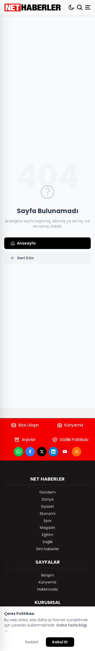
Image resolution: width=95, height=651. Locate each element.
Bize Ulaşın (28, 425)
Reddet (32, 642)
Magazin (47, 527)
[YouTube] (65, 451)
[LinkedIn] (53, 451)
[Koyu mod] (71, 7)
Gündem (47, 492)
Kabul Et (60, 642)
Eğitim (47, 534)
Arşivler (29, 439)
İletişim (47, 575)
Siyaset (47, 506)
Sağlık (47, 541)
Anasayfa (26, 243)
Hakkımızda (47, 589)
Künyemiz (73, 425)
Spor (48, 520)
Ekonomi (47, 513)
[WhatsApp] (18, 451)
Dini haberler (47, 549)
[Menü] (88, 7)
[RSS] (76, 451)
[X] (41, 451)
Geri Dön (25, 258)
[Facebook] (30, 451)
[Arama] (80, 7)
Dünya (48, 499)
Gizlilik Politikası (74, 439)
